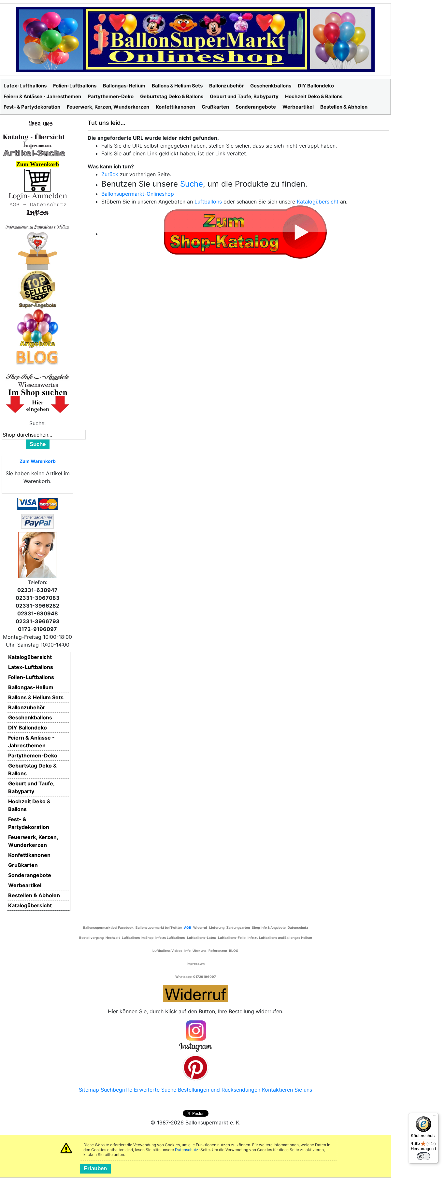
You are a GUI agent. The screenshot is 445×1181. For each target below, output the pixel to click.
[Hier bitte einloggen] (37, 195)
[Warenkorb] (37, 180)
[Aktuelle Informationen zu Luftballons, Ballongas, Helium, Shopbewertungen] (37, 384)
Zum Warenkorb (38, 461)
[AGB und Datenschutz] (37, 204)
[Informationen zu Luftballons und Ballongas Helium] (37, 226)
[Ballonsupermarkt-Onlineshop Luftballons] (195, 38)
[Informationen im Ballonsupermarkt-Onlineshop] (37, 212)
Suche (191, 184)
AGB (187, 927)
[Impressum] (34, 144)
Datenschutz (186, 1149)
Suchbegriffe (116, 1089)
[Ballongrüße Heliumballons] (37, 250)
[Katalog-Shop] (34, 136)
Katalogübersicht (317, 201)
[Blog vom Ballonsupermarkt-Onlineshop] (37, 357)
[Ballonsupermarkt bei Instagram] (195, 1036)
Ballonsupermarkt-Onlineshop (137, 193)
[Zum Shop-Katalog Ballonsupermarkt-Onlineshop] (245, 231)
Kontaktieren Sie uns (287, 1089)
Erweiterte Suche (155, 1089)
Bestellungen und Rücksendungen (219, 1089)
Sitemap (89, 1089)
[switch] (423, 1156)
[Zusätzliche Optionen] (37, 521)
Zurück (109, 174)
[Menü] (434, 1117)
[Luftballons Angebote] (38, 328)
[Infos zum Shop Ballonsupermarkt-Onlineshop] (37, 123)
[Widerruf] (195, 993)
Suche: (37, 423)
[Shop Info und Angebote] (37, 376)
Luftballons (208, 201)
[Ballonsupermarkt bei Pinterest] (195, 1067)
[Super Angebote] (37, 289)
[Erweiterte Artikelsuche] (34, 153)
